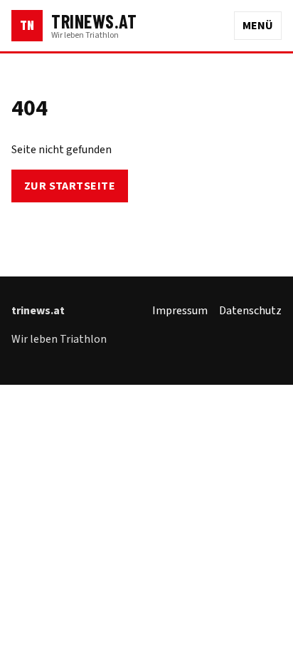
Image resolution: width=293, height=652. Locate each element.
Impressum (180, 311)
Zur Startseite (70, 186)
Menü (258, 25)
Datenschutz (250, 311)
